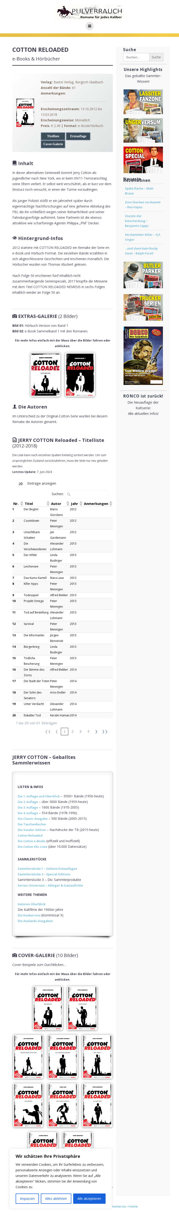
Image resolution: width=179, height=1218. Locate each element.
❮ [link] (56, 731)
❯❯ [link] (105, 731)
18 (14, 692)
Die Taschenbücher (32, 824)
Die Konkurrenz (29, 915)
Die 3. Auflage (28, 807)
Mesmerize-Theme (124, 1206)
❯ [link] (96, 731)
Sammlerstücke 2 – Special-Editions (44, 874)
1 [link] (64, 731)
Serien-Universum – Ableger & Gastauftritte (50, 885)
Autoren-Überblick (31, 904)
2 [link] (72, 731)
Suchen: (58, 493)
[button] (21, 503)
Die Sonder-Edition (32, 830)
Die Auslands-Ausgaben (35, 921)
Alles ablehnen (56, 1198)
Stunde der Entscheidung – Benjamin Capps (136, 221)
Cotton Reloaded (30, 835)
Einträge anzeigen (41, 483)
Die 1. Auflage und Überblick (39, 796)
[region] (60, 1178)
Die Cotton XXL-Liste (32, 847)
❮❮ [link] (48, 731)
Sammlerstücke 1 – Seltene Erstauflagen (47, 868)
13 (14, 635)
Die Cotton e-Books (31, 841)
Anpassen (27, 1198)
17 (14, 681)
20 (14, 715)
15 (14, 658)
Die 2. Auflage (28, 802)
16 (14, 670)
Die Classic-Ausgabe (33, 819)
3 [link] (80, 731)
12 (14, 624)
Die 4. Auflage (28, 813)
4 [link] (88, 731)
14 (14, 647)
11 (14, 612)
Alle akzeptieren (89, 1198)
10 (14, 601)
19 (14, 704)
